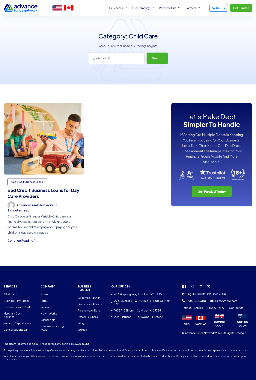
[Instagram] (192, 286)
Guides (82, 329)
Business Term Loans (16, 300)
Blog (81, 323)
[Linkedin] (200, 286)
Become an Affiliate (90, 304)
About (45, 300)
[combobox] (116, 58)
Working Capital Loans (17, 323)
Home (44, 294)
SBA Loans (10, 294)
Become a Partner (89, 297)
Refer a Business (88, 316)
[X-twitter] (209, 286)
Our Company (141, 8)
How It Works (49, 313)
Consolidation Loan (16, 329)
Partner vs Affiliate (89, 310)
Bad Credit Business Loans (27, 181)
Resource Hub (167, 8)
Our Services (115, 8)
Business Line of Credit (17, 307)
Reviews (46, 307)
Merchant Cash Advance (13, 315)
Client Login (48, 319)
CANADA (200, 323)
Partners (191, 8)
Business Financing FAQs (52, 327)
